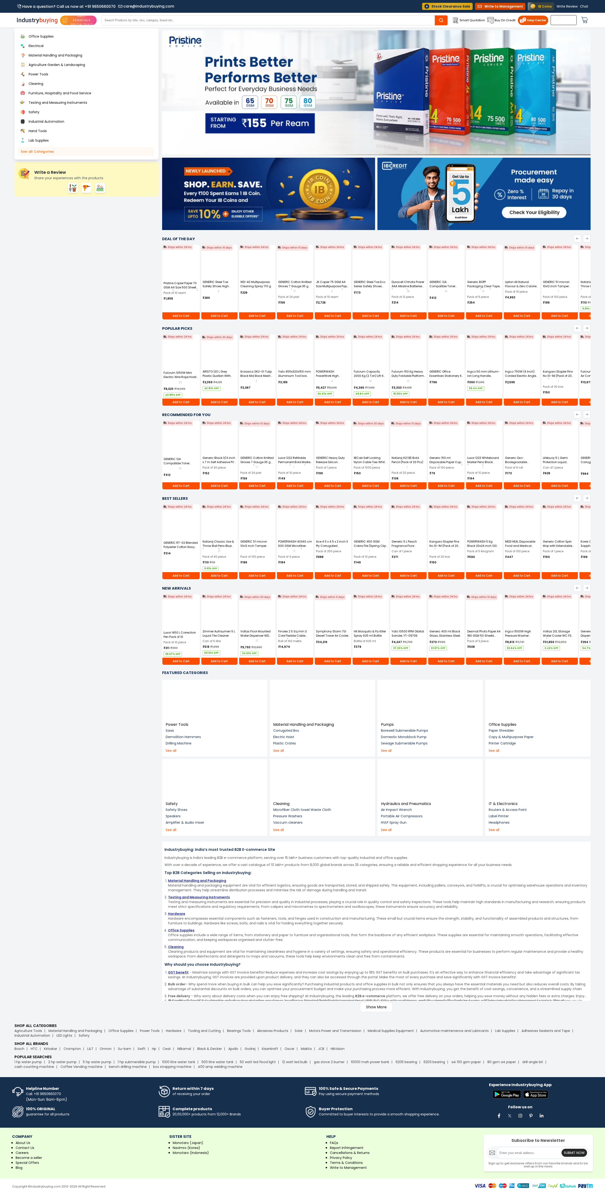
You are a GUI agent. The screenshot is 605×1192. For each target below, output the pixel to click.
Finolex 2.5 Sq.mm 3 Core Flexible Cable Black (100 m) (292, 635)
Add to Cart (181, 316)
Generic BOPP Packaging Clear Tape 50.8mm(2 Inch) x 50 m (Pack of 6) (483, 288)
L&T (90, 1048)
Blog (19, 1167)
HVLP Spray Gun (393, 822)
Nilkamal (184, 1048)
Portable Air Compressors (402, 816)
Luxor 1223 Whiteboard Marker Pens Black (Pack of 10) (483, 462)
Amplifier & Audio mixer (185, 822)
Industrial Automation (32, 1035)
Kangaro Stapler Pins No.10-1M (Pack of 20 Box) (558, 376)
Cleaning (281, 803)
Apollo (233, 1048)
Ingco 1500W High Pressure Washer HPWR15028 (518, 635)
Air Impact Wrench (396, 809)
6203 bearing (434, 1062)
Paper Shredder (501, 730)
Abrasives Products (272, 1030)
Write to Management (348, 1167)
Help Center (536, 20)
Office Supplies (502, 724)
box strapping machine (172, 1066)
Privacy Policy (341, 1157)
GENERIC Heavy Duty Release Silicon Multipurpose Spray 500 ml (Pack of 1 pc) (331, 464)
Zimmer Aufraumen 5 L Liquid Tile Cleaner (219, 633)
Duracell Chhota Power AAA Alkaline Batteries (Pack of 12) (408, 286)
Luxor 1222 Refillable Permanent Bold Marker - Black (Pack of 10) (294, 462)
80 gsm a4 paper (501, 1062)
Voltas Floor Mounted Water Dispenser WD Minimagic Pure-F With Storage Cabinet (256, 637)
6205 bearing (406, 1062)
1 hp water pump (28, 1062)
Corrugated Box (286, 730)
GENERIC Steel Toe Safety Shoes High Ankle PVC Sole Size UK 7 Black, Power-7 (219, 288)
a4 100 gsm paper (466, 1062)
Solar (299, 1030)
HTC (34, 1048)
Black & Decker (209, 1048)
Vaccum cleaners (287, 822)
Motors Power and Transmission (335, 1030)
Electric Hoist (283, 737)
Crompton (72, 1048)
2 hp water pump (62, 1062)
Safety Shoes (176, 809)
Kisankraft (270, 1048)
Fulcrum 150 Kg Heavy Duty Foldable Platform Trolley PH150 (408, 376)
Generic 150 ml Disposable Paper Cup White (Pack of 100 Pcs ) (446, 462)
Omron (106, 1048)
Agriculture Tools (28, 1030)
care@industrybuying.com (148, 6)
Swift (142, 1048)
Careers (22, 1152)
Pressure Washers (287, 816)
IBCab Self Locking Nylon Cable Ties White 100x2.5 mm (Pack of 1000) (370, 464)
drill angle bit (532, 1062)
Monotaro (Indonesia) (191, 1152)
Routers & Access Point (508, 809)
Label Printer (499, 816)
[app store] (535, 1094)
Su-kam (124, 1048)
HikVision (338, 1048)
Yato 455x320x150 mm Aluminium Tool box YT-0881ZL (294, 376)
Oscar (289, 1048)
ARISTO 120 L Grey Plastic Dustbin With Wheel (217, 376)
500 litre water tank (217, 1062)
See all (171, 750)
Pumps (387, 724)
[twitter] (509, 1118)
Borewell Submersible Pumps (404, 730)
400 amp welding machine (220, 1066)
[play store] (507, 1094)
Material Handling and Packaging (303, 724)
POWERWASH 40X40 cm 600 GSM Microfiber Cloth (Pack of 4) (295, 545)
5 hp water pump (97, 1062)
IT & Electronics (503, 803)
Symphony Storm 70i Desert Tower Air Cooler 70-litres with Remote (332, 635)
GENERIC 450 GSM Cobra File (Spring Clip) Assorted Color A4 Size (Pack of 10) (370, 547)
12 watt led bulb (294, 1062)
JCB (321, 1048)
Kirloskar (50, 1048)
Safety (172, 803)
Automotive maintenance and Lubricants (454, 1030)
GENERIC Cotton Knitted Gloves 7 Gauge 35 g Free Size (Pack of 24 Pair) (294, 288)
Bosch (19, 1048)
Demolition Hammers (183, 737)
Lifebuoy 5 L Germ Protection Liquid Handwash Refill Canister (555, 464)
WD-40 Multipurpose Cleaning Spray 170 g (255, 284)
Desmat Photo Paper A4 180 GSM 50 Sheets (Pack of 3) (484, 635)
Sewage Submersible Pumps (404, 743)
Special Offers (27, 1162)
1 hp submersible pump (137, 1062)
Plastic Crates (284, 743)
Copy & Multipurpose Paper (511, 737)
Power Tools (177, 724)
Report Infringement (346, 1147)
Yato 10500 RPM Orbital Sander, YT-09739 (408, 633)
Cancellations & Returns (350, 1152)
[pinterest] (531, 1118)
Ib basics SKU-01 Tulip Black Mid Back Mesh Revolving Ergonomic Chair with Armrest (256, 378)
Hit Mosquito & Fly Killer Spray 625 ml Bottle (370, 633)
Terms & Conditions (346, 1162)
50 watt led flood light (258, 1062)
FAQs (334, 1142)
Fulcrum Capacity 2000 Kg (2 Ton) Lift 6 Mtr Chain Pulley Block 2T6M (369, 378)
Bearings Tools (239, 1030)
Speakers (173, 816)
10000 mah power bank (370, 1062)
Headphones (499, 822)
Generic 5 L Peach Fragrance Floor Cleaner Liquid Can (405, 545)
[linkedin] (541, 1118)
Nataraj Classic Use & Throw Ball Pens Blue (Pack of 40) (218, 545)
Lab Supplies (505, 1030)
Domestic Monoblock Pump (404, 737)
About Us (23, 1142)
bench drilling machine (128, 1066)
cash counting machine (34, 1066)
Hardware (174, 1030)
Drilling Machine (178, 743)
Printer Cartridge (502, 743)
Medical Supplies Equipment (391, 1030)
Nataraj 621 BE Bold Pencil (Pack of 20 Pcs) (407, 460)
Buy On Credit (505, 20)
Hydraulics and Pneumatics (406, 803)
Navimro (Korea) (186, 1147)
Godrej (250, 1048)
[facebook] (499, 1118)
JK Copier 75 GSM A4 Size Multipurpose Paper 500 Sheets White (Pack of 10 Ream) (333, 288)
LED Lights (64, 1035)
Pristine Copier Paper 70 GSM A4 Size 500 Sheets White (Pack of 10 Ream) (181, 287)
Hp (154, 1048)
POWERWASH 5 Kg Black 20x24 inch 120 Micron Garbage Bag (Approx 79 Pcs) (482, 547)
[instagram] (520, 1118)
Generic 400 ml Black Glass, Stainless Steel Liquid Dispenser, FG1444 (444, 637)
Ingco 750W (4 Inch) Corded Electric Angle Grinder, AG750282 (520, 376)
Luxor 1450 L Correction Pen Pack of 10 (180, 635)
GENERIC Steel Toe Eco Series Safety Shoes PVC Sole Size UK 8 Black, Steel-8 (369, 288)
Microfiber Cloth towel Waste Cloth (302, 809)
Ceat (167, 1048)
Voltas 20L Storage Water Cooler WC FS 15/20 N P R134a (557, 635)
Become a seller (29, 1157)
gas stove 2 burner (329, 1062)
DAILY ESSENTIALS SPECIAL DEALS (81, 20)
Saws (170, 730)
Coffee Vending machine (81, 1066)
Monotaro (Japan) (188, 1142)
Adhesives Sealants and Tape (546, 1030)
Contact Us (25, 1147)
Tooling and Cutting (204, 1030)
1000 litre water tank (178, 1062)
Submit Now (574, 1152)
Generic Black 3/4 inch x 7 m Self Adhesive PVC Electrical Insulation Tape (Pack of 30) (219, 464)
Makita (306, 1048)
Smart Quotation (472, 20)
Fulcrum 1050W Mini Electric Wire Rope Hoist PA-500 (180, 377)
